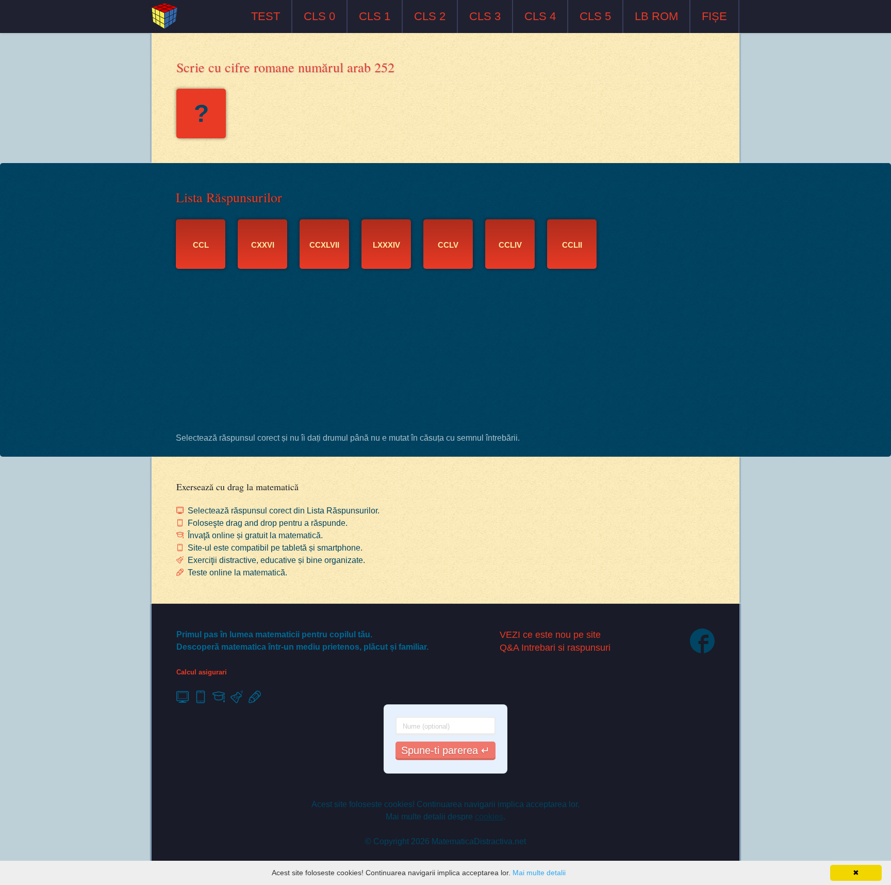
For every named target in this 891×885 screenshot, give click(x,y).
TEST (265, 16)
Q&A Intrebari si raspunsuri (555, 647)
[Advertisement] (445, 353)
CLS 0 (319, 16)
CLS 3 (485, 16)
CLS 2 (430, 16)
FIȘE (714, 16)
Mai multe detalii (539, 872)
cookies (489, 816)
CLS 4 (540, 16)
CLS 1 (374, 16)
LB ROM (656, 16)
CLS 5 (595, 16)
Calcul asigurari (201, 672)
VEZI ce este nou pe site (550, 635)
